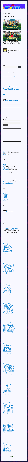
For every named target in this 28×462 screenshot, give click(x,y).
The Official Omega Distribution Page (8, 183)
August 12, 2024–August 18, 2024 (7, 333)
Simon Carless (5, 193)
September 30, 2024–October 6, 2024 (8, 326)
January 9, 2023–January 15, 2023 (8, 412)
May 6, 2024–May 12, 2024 (7, 346)
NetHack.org (5, 165)
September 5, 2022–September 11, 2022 (8, 430)
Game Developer (5, 164)
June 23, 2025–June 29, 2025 (7, 289)
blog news (4, 154)
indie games (5, 56)
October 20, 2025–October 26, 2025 (8, 273)
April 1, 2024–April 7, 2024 (7, 351)
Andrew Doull (5, 195)
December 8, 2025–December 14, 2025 (8, 266)
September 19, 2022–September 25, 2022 (9, 428)
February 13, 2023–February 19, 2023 (8, 407)
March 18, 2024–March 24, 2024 (7, 353)
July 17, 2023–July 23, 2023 (7, 386)
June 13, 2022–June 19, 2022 (7, 441)
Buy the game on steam (6, 45)
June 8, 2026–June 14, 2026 (7, 240)
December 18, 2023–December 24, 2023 (8, 365)
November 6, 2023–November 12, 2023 (8, 371)
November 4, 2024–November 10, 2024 (8, 321)
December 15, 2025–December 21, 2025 (8, 265)
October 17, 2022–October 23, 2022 (8, 424)
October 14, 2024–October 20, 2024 (8, 324)
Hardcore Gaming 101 (6, 182)
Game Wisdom (6, 220)
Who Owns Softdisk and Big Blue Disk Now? (9, 88)
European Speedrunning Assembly (8, 178)
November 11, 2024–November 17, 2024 (8, 320)
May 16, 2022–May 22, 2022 (7, 445)
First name (4, 119)
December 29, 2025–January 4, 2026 (8, 262)
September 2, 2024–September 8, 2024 (8, 330)
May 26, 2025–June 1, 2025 (7, 293)
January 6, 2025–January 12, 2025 (8, 312)
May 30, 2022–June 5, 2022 (7, 443)
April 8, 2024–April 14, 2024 (7, 350)
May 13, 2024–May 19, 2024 (7, 345)
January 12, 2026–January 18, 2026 (8, 260)
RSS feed (4, 228)
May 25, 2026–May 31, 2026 (7, 242)
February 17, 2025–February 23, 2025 (8, 306)
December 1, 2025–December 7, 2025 (8, 267)
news (4, 152)
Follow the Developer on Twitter (7, 46)
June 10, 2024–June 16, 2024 (7, 341)
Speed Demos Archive (6, 179)
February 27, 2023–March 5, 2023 (8, 405)
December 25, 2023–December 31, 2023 (8, 364)
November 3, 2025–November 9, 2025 (8, 271)
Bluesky (4, 213)
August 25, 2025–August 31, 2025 (8, 280)
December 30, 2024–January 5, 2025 (8, 313)
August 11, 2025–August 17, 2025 (7, 282)
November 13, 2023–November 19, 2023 (8, 370)
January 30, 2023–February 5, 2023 (8, 409)
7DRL (4, 168)
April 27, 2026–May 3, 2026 (7, 246)
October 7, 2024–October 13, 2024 (8, 325)
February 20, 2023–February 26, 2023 (8, 406)
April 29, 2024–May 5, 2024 (7, 347)
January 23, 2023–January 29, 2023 (8, 410)
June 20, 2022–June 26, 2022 (7, 440)
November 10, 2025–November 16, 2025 (8, 270)
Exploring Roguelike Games (8, 211)
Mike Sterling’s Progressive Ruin (7, 171)
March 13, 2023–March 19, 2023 (7, 403)
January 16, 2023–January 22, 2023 (8, 411)
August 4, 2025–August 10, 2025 (7, 283)
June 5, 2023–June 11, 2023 (7, 392)
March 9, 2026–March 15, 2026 (7, 253)
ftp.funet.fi (4, 167)
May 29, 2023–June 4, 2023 (7, 393)
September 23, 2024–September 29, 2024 (9, 327)
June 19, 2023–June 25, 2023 (7, 390)
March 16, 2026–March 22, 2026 (7, 252)
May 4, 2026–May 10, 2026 (7, 245)
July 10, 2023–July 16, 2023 (7, 387)
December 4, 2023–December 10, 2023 (8, 367)
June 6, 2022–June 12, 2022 (7, 442)
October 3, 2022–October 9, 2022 (7, 426)
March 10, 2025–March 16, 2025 (7, 303)
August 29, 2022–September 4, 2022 (8, 431)
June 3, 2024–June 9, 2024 (7, 342)
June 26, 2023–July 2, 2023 (7, 389)
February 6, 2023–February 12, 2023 (8, 408)
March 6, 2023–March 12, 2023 (7, 404)
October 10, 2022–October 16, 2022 (8, 425)
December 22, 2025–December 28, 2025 (8, 264)
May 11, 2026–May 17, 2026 (7, 244)
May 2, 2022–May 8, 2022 (7, 447)
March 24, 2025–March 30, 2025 (7, 301)
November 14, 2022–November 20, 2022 (8, 420)
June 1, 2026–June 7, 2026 (7, 241)
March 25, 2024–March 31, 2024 (7, 352)
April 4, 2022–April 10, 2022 (7, 451)
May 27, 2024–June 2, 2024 (7, 343)
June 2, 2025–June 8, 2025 (7, 292)
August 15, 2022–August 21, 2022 (7, 433)
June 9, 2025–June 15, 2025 (7, 291)
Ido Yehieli (4, 198)
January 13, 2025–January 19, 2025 (8, 311)
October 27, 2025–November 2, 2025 (8, 272)
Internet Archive (5, 181)
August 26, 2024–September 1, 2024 (8, 331)
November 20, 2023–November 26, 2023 (9, 369)
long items (4, 151)
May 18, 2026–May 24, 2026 (7, 243)
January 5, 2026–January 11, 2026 (8, 261)
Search (4, 65)
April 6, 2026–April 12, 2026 (7, 249)
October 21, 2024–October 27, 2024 (8, 323)
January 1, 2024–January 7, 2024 (7, 363)
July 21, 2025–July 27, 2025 (7, 285)
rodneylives (4, 111)
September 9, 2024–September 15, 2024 (8, 329)
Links (13, 228)
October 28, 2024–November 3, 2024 (8, 322)
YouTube (5, 221)
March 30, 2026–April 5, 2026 (7, 250)
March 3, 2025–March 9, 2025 (7, 304)
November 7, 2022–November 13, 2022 (8, 421)
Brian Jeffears (5, 196)
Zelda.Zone (4, 200)
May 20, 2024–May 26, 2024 (7, 344)
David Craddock (5, 194)
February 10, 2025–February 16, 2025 (8, 307)
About (10, 228)
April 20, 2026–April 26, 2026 (7, 247)
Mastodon (5, 212)
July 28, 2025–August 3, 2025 (7, 284)
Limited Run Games (6, 170)
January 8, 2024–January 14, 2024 (8, 362)
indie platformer (9, 56)
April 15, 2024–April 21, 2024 (7, 349)
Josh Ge (4, 199)
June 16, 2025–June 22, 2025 (7, 290)
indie (3, 56)
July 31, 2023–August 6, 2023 (7, 384)
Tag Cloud (4, 135)
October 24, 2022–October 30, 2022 (8, 423)
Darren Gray (5, 197)
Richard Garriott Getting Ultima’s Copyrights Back (10, 76)
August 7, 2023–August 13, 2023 (7, 383)
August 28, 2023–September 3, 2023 (8, 380)
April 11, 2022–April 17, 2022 (7, 450)
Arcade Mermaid (5, 145)
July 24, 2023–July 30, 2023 (7, 385)
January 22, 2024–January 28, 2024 (8, 360)
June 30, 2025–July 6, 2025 (7, 288)
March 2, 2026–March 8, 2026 (7, 254)
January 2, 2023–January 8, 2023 (7, 413)
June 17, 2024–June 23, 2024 (7, 340)
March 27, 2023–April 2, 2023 (7, 401)
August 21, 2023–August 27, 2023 (7, 381)
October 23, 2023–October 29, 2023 (8, 373)
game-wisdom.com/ (5, 53)
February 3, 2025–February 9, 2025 (8, 308)
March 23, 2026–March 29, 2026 (7, 251)
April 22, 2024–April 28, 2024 (7, 348)
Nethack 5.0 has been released (11, 111)
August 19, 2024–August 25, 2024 (8, 332)
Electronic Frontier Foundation (7, 180)
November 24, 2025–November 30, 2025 (9, 268)
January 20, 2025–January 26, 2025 (8, 310)
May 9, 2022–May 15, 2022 (7, 446)
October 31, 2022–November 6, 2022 (8, 422)
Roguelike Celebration (6, 169)
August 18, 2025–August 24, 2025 (8, 281)
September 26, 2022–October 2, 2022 (8, 427)
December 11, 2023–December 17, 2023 (8, 366)
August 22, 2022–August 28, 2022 (8, 432)
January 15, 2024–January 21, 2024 (8, 361)
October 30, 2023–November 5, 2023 (8, 372)
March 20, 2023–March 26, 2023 (7, 402)
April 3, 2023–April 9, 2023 (7, 400)
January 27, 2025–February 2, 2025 (8, 309)
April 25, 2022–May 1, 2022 (7, 448)
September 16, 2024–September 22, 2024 (9, 328)
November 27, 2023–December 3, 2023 (8, 368)
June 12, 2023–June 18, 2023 (7, 391)
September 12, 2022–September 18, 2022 (9, 429)
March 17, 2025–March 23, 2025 (7, 302)
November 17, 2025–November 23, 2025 (8, 269)
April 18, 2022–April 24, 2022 (7, 449)
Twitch (7, 199)
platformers (12, 56)
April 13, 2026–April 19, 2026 (7, 248)
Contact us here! (12, 229)
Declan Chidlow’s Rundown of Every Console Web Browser (11, 89)
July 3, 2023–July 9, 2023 (6, 388)
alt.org (4, 166)
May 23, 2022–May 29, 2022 (7, 444)
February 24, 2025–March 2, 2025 (8, 305)
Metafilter (4, 172)
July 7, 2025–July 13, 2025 (6, 287)
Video (4, 146)
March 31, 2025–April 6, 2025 (7, 300)
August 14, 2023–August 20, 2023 (8, 382)
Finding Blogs (16, 228)
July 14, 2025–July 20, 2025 (7, 286)
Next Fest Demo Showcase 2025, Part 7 (8, 77)
